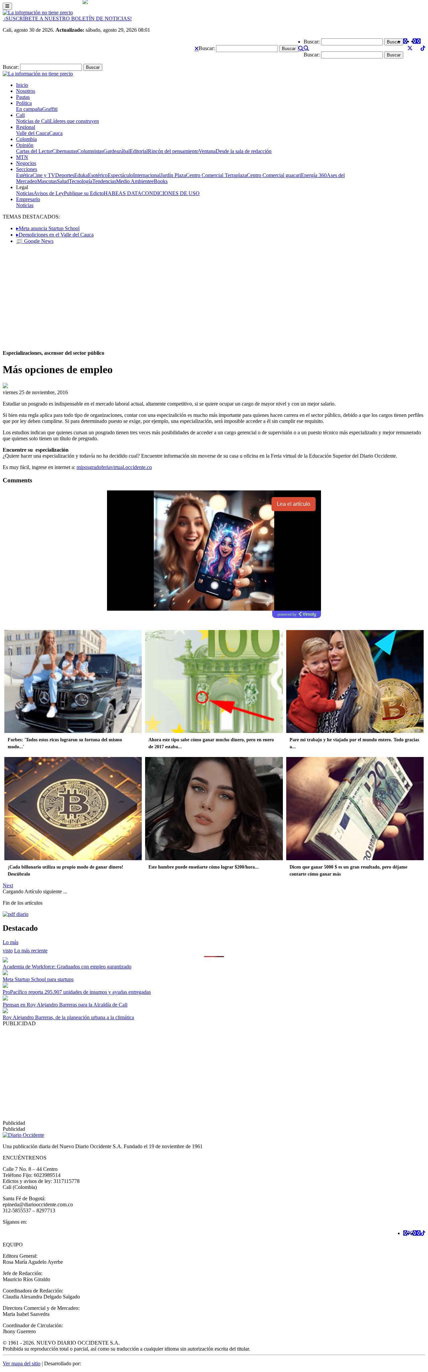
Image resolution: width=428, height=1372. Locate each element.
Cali (20, 115)
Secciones (26, 169)
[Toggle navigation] (7, 6)
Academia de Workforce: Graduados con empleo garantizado (67, 966)
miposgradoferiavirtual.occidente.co (114, 467)
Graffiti (50, 109)
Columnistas (90, 151)
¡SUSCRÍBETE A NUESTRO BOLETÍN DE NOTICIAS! (67, 18)
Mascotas (47, 181)
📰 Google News (35, 241)
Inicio (22, 85)
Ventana (207, 151)
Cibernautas (64, 151)
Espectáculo (120, 175)
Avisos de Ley (48, 193)
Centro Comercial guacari (274, 175)
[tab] (30, 950)
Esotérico (98, 175)
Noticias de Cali (33, 121)
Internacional (146, 175)
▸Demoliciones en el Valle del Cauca (55, 235)
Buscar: (207, 48)
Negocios (26, 163)
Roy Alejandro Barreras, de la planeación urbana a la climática (68, 1017)
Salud (63, 181)
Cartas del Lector (34, 151)
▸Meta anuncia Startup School (48, 228)
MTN (22, 157)
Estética (24, 175)
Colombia (26, 139)
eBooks (159, 181)
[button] (197, 48)
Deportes (64, 175)
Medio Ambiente (133, 181)
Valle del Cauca (32, 133)
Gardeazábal (116, 151)
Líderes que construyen (74, 121)
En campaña (29, 109)
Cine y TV (43, 175)
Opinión (24, 145)
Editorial (139, 151)
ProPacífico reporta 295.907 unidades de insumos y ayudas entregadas (77, 992)
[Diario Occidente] (38, 12)
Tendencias (104, 181)
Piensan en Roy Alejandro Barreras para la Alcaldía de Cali (65, 1005)
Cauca (56, 133)
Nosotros (25, 91)
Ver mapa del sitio (21, 1363)
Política (24, 103)
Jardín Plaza (173, 175)
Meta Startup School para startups (38, 979)
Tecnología (80, 181)
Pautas (23, 97)
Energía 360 (314, 175)
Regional (25, 127)
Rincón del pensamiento (173, 151)
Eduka (81, 175)
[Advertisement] (214, 296)
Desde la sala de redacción (244, 151)
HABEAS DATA (122, 193)
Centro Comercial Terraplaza (216, 175)
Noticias (24, 193)
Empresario (28, 199)
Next (8, 885)
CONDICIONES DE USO (170, 193)
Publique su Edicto (84, 193)
